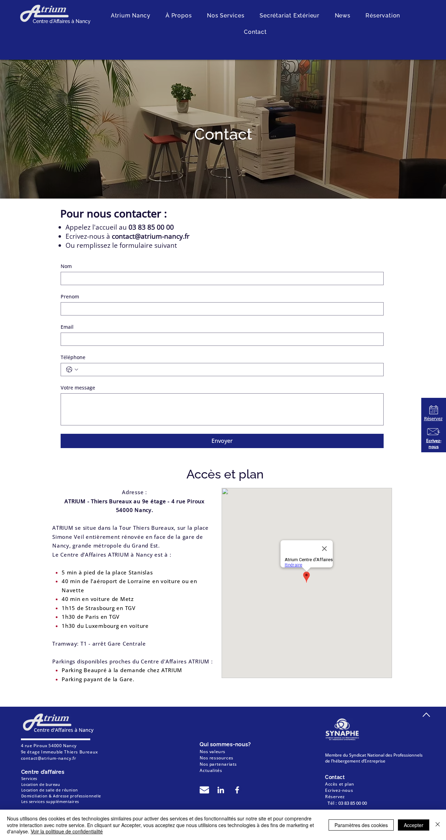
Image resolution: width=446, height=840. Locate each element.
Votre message (78, 388)
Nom (66, 266)
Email (67, 327)
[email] (204, 790)
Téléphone (73, 357)
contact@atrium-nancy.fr (151, 236)
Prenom (70, 296)
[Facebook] (237, 790)
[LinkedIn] (220, 790)
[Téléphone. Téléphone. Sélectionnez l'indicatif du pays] (72, 369)
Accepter (413, 825)
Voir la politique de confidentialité (67, 831)
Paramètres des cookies (361, 825)
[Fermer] (437, 824)
